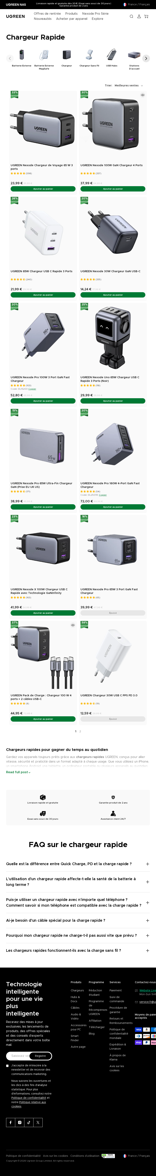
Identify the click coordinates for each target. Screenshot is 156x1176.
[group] (22, 59)
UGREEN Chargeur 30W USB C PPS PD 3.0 (108, 695)
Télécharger (97, 1027)
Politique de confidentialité (28, 1098)
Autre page (78, 1047)
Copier (32, 389)
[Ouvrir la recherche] (131, 16)
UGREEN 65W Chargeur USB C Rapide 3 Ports (41, 271)
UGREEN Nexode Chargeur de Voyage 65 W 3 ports (42, 167)
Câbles (75, 1008)
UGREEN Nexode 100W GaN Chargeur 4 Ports (111, 165)
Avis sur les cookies (55, 1156)
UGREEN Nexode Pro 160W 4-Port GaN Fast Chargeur (110, 485)
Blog (92, 1033)
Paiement (116, 990)
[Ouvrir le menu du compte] (139, 16)
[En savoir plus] (142, 95)
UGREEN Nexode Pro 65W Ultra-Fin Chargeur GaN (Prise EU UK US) (41, 485)
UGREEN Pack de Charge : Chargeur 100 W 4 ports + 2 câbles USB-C (41, 697)
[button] (10, 58)
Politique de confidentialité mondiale (119, 1034)
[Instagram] (19, 1122)
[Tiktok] (28, 1122)
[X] (38, 1122)
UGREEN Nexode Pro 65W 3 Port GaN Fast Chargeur (109, 591)
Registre (40, 1056)
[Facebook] (10, 1122)
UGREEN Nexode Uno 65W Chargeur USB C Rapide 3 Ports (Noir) (109, 379)
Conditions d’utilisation (84, 1156)
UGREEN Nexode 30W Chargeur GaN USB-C (110, 271)
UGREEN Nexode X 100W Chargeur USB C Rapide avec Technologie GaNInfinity (39, 591)
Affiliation (95, 1021)
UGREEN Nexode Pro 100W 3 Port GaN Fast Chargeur (40, 379)
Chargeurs (77, 990)
